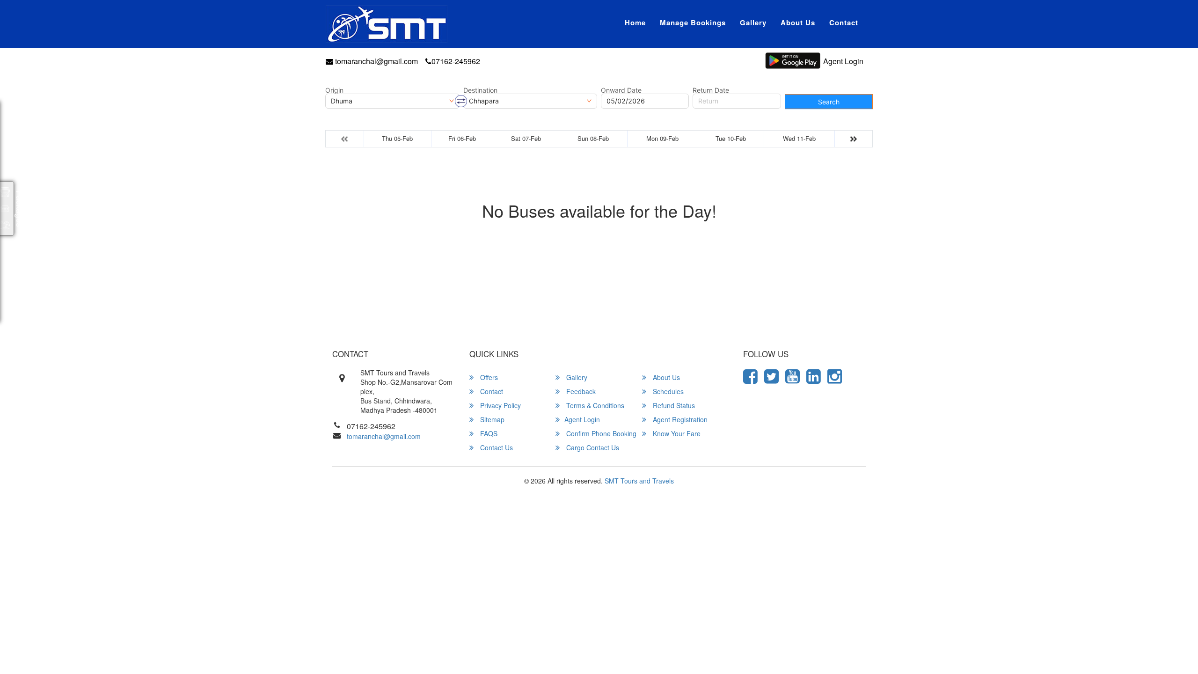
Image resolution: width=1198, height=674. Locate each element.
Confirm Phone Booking (600, 433)
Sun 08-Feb (593, 138)
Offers (488, 377)
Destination (480, 90)
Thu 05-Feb (397, 138)
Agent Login (843, 61)
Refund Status (673, 405)
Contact (843, 22)
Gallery (753, 22)
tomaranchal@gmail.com (375, 61)
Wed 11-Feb (799, 138)
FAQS (487, 433)
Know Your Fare (676, 433)
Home (635, 22)
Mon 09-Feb (662, 138)
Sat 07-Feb (526, 138)
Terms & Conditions (594, 405)
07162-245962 (455, 61)
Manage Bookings (693, 22)
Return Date (711, 90)
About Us (798, 22)
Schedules (667, 391)
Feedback (580, 391)
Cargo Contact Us (591, 447)
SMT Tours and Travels (639, 480)
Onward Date (621, 90)
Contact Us (495, 447)
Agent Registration (679, 419)
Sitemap (491, 419)
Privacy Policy (499, 405)
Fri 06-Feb (462, 138)
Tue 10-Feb (731, 138)
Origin (334, 90)
